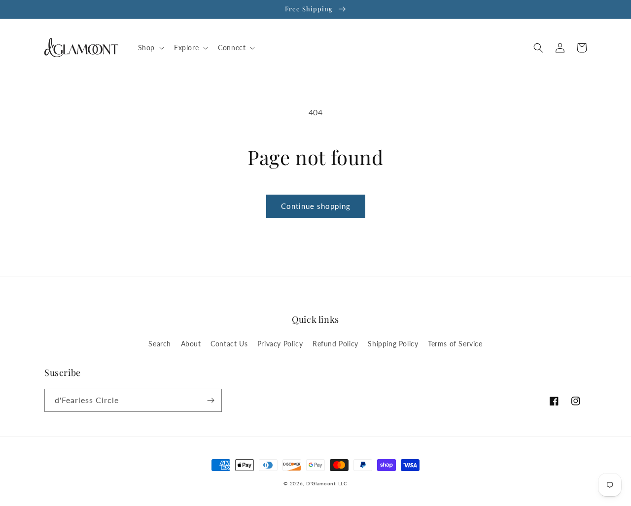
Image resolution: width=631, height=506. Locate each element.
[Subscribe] (210, 400)
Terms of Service (455, 343)
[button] (150, 47)
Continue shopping (316, 206)
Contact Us (228, 343)
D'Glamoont (321, 483)
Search (159, 343)
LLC (343, 483)
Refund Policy (335, 343)
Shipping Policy (393, 343)
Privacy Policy (280, 343)
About (191, 343)
